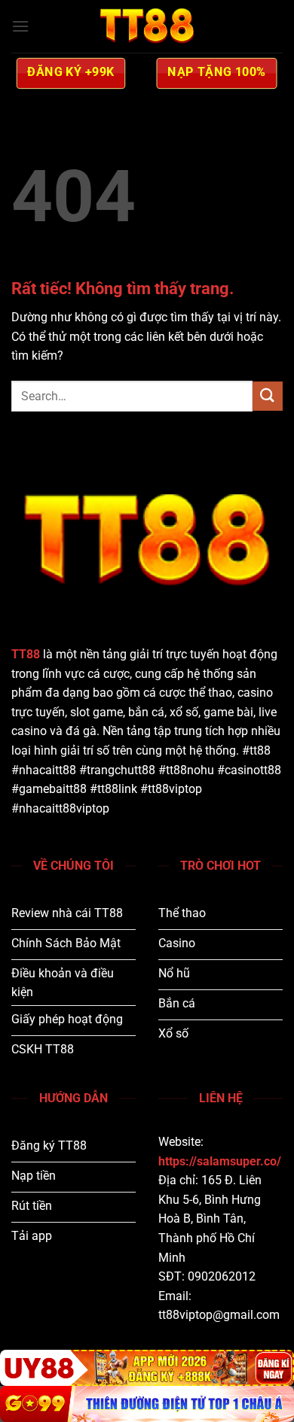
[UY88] (147, 1368)
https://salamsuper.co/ (219, 1161)
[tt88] (147, 26)
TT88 (25, 654)
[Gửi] (268, 396)
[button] (20, 26)
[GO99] (147, 1404)
